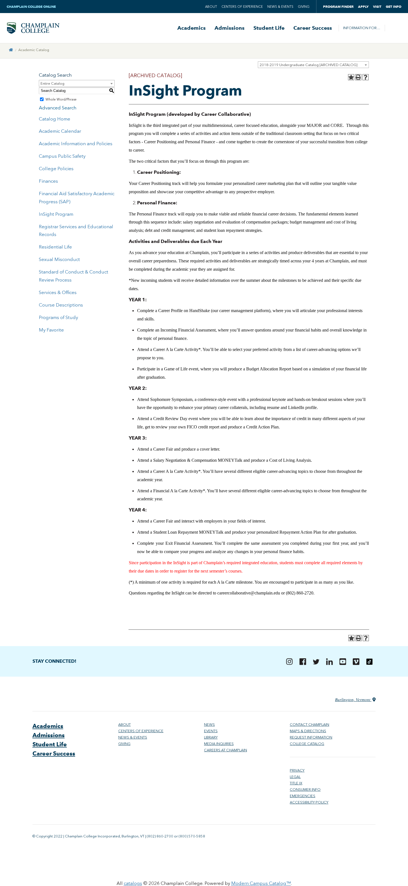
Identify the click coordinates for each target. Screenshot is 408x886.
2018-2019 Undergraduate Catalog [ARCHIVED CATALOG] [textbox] (308, 65)
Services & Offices (58, 292)
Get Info (393, 6)
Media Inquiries (219, 744)
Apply (363, 6)
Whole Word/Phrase (61, 99)
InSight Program (56, 214)
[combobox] (313, 64)
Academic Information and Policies (75, 143)
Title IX (296, 783)
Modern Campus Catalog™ (261, 883)
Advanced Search (57, 108)
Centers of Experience (242, 7)
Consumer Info (305, 789)
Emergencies (302, 796)
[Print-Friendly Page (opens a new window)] (358, 77)
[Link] (11, 50)
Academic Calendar (60, 131)
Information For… (361, 28)
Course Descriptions (61, 305)
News (209, 724)
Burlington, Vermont (353, 699)
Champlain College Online (32, 6)
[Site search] (393, 28)
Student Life (268, 28)
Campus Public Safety (62, 156)
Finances (48, 181)
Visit (377, 6)
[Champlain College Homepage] (33, 28)
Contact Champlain (309, 724)
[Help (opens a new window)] (365, 77)
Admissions (230, 28)
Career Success (312, 28)
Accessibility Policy (309, 802)
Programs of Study (58, 317)
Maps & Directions (308, 731)
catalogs (133, 883)
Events (211, 731)
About (211, 7)
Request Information (311, 737)
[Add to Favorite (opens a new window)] (351, 77)
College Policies (56, 168)
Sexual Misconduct (59, 259)
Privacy (297, 770)
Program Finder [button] (338, 6)
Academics (191, 28)
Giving (303, 7)
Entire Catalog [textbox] (52, 83)
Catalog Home (54, 119)
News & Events (280, 7)
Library (211, 737)
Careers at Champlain (225, 750)
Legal (295, 777)
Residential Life (55, 247)
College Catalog (307, 744)
